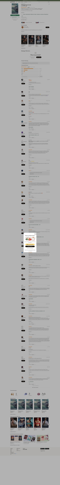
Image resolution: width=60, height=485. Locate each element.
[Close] (35, 234)
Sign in (32, 248)
